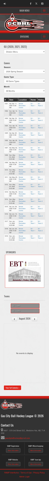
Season (7, 67)
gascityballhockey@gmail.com (17, 438)
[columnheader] (6, 100)
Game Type (9, 77)
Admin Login (24, 476)
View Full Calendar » (12, 387)
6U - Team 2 (40, 105)
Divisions (24, 36)
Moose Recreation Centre (22, 105)
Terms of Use (26, 472)
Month (7, 86)
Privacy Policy (39, 472)
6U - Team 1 (33, 105)
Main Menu (25, 10)
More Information (13, 450)
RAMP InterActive (11, 472)
